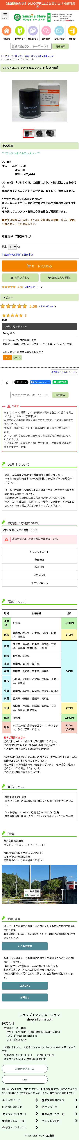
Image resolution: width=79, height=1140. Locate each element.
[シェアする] (7, 382)
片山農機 (49, 1135)
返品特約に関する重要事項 (18, 254)
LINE (24, 1079)
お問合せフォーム (24, 1068)
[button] (5, 16)
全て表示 (63, 372)
